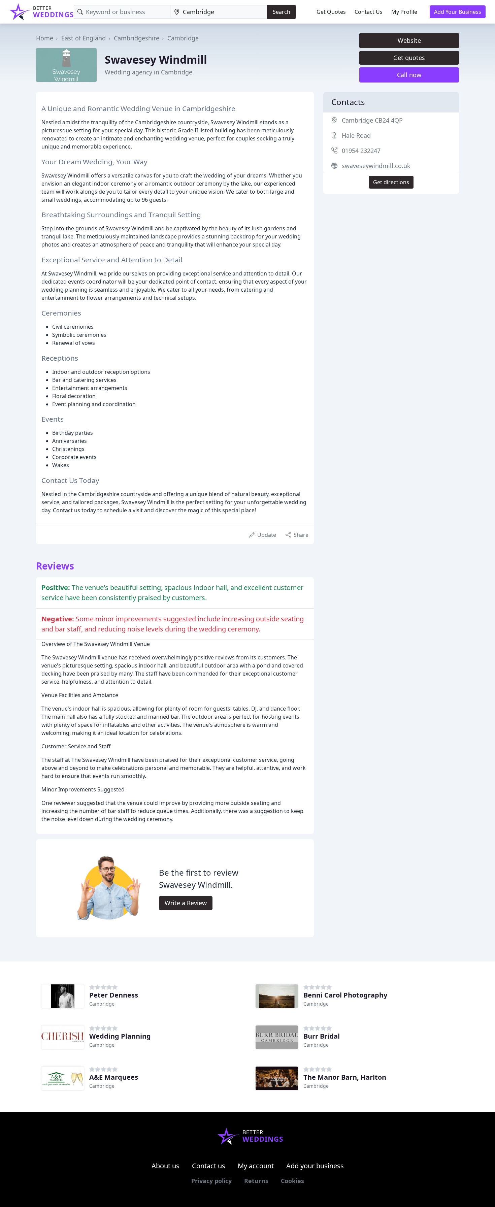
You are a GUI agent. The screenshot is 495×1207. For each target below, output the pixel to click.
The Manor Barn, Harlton (344, 1077)
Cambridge (183, 38)
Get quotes (409, 58)
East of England (83, 38)
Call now (409, 75)
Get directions (391, 182)
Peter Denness (113, 995)
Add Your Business (457, 11)
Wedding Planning (120, 1036)
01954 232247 (361, 150)
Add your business (315, 1165)
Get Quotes (331, 11)
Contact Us (369, 11)
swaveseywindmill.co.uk (376, 166)
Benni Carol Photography (345, 995)
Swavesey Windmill (156, 59)
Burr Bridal (321, 1036)
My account (256, 1165)
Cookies (292, 1181)
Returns (256, 1181)
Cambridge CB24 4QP (372, 120)
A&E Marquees (113, 1077)
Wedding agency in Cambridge (148, 72)
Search (281, 11)
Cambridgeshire (136, 38)
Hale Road (356, 135)
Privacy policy (211, 1181)
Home (44, 38)
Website (409, 40)
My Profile (404, 11)
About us (165, 1165)
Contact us (208, 1165)
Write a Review (186, 903)
